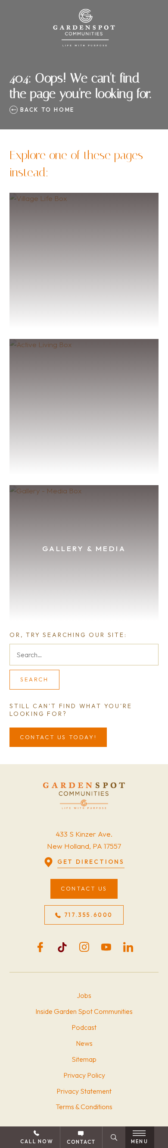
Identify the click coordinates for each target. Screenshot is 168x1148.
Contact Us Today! (58, 737)
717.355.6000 (88, 914)
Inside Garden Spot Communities (84, 1011)
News (84, 1043)
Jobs (84, 995)
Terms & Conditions (84, 1106)
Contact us (84, 888)
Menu (139, 1142)
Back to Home (46, 109)
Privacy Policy (84, 1075)
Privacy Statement (84, 1091)
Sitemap (84, 1059)
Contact (81, 1142)
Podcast (84, 1027)
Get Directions (90, 862)
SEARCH (34, 679)
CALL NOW (36, 1141)
